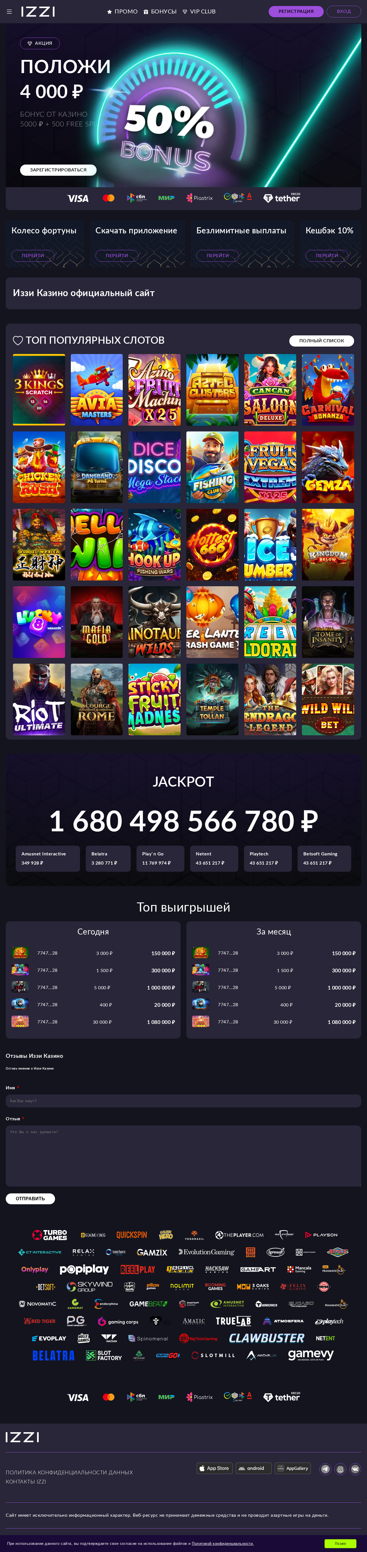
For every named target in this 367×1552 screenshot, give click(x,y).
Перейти (33, 255)
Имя (10, 1088)
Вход (344, 11)
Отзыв (13, 1119)
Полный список (321, 341)
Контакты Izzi (26, 1482)
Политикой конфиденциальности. (223, 1543)
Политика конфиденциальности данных (69, 1472)
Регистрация (296, 11)
